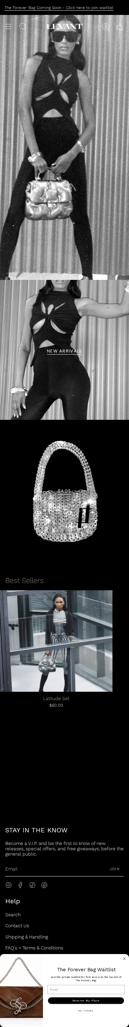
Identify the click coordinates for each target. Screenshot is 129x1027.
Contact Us (17, 925)
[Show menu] (9, 26)
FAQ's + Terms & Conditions (34, 947)
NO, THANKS (86, 1010)
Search (13, 914)
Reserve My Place (86, 1000)
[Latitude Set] (56, 641)
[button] (23, 26)
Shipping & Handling (26, 936)
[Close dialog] (124, 959)
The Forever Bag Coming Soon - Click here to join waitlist (59, 7)
